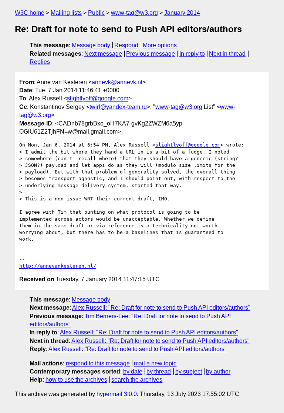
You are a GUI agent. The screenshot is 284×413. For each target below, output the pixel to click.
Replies (40, 62)
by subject (188, 371)
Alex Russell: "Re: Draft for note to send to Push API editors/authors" (161, 307)
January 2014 (182, 13)
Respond (126, 45)
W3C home (29, 13)
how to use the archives (76, 379)
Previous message (150, 54)
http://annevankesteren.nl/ (57, 266)
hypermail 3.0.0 (117, 394)
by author (218, 371)
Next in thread (227, 54)
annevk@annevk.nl (117, 82)
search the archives (136, 379)
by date (132, 371)
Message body (91, 45)
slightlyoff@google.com (97, 98)
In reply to (192, 54)
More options (160, 45)
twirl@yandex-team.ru (118, 107)
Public (96, 13)
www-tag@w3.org (134, 13)
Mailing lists (66, 13)
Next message (103, 54)
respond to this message (98, 363)
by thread (158, 371)
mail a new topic (155, 363)
